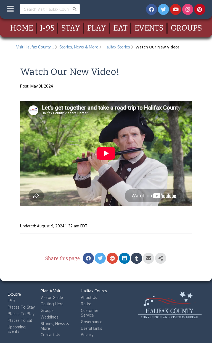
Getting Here (52, 303)
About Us (89, 297)
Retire (86, 303)
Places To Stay (21, 307)
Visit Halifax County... (35, 47)
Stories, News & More (78, 47)
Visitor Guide (52, 297)
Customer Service (89, 312)
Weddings (50, 317)
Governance (91, 321)
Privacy (87, 334)
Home (21, 27)
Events (149, 27)
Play (96, 27)
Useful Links (91, 328)
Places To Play (21, 313)
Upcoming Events (17, 329)
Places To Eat (20, 320)
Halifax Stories (117, 47)
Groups (186, 27)
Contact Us (50, 334)
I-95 (47, 27)
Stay (70, 27)
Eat (120, 27)
